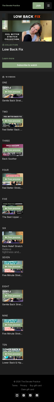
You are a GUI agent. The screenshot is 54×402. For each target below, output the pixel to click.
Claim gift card (27, 389)
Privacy (23, 385)
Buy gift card (36, 385)
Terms (15, 385)
